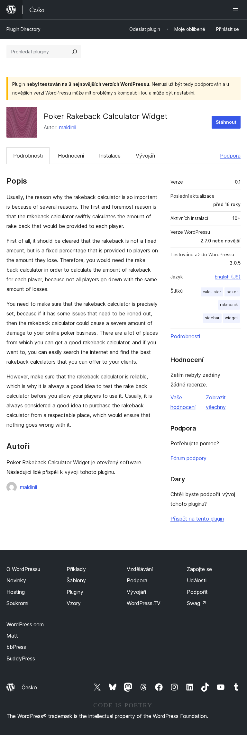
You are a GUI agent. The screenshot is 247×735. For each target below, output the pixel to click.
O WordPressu (23, 569)
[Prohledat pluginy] (74, 51)
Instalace (110, 155)
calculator (212, 291)
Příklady (76, 569)
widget (231, 317)
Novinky (16, 580)
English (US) (228, 276)
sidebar (212, 317)
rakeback (229, 304)
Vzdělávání (140, 569)
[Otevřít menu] (236, 9)
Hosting (15, 592)
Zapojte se (199, 569)
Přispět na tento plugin (197, 518)
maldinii (67, 127)
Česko (29, 687)
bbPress (16, 647)
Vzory (74, 603)
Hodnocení (71, 155)
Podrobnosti (28, 155)
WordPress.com (25, 624)
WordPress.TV (143, 603)
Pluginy (75, 592)
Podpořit (197, 592)
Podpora (230, 155)
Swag (196, 603)
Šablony (76, 580)
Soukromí (17, 603)
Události (196, 580)
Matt (12, 635)
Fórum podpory (188, 458)
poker (232, 291)
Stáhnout (226, 122)
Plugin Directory (23, 29)
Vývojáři (145, 155)
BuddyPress (20, 658)
